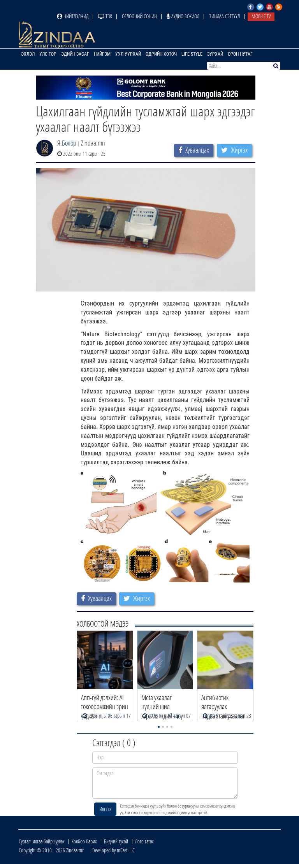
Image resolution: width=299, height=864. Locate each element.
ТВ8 (108, 16)
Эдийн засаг (75, 54)
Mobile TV (261, 16)
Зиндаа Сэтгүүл (224, 16)
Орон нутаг (240, 54)
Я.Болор (66, 143)
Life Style (191, 54)
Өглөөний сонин (139, 16)
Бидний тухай (116, 841)
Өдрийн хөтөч (161, 54)
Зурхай (215, 54)
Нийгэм (102, 54)
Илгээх (105, 809)
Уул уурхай (128, 54)
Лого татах (144, 841)
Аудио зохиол (184, 16)
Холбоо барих (84, 841)
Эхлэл (28, 54)
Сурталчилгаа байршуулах (42, 841)
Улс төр (47, 54)
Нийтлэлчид (75, 16)
